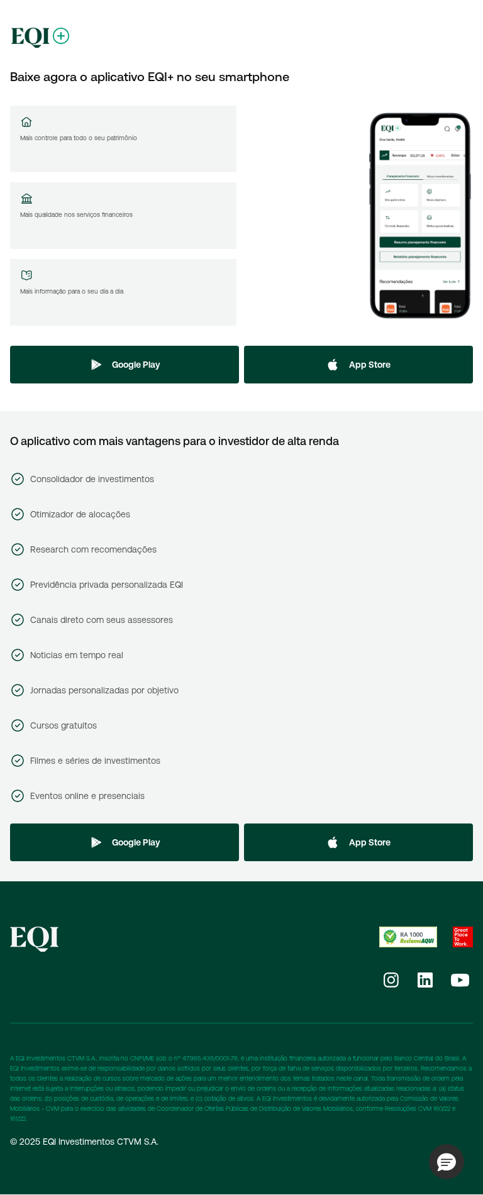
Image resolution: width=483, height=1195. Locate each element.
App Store (370, 365)
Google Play (136, 365)
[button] (446, 1161)
